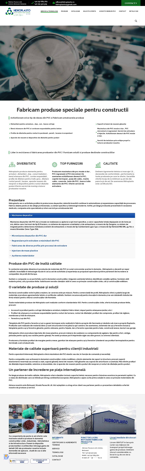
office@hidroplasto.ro (65, 2)
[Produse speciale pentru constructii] (18, 11)
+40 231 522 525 (91, 453)
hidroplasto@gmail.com (66, 5)
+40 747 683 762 (40, 2)
